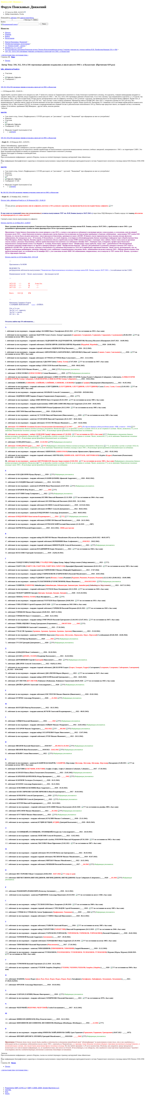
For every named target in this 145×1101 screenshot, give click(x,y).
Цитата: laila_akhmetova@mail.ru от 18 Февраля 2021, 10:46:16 (23, 200)
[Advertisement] (72, 1080)
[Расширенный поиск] (9, 24)
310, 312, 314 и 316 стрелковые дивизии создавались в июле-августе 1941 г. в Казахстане (28, 87)
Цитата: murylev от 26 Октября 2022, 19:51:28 (21, 257)
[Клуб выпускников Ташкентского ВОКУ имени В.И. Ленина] (12, 132)
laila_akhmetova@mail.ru (10, 69)
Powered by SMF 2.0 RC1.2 (15, 1088)
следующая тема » (21, 55)
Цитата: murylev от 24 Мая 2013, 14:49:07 (16, 223)
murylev (4, 112)
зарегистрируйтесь (27, 18)
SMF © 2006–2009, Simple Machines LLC (43, 1088)
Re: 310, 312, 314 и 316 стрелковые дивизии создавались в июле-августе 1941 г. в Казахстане (29, 192)
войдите (14, 18)
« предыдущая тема (8, 55)
